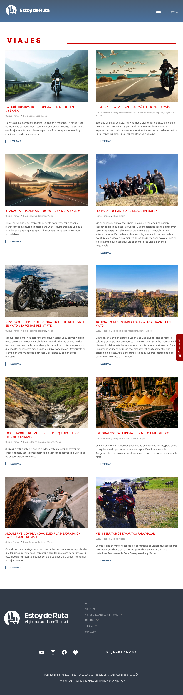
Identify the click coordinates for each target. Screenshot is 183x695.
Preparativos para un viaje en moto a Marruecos (132, 433)
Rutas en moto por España (150, 112)
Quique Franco (12, 115)
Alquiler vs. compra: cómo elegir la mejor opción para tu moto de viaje (42, 535)
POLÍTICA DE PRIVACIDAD (56, 674)
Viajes (32, 115)
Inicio (88, 604)
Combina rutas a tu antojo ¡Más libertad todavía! (133, 107)
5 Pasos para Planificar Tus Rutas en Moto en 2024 (43, 211)
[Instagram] (53, 652)
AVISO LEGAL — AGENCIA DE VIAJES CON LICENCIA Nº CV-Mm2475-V (93, 681)
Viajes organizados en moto (101, 615)
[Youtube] (42, 652)
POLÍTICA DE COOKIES (82, 674)
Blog (25, 115)
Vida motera (42, 115)
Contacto (90, 632)
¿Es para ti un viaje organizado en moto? (126, 211)
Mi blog (89, 620)
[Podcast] (76, 652)
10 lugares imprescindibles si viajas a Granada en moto (133, 324)
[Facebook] (64, 652)
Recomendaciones (128, 112)
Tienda (89, 626)
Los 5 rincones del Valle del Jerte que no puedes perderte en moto (42, 435)
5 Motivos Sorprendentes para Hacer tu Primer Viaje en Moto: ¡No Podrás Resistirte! (45, 324)
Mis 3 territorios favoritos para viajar (125, 533)
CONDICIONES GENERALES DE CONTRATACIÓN (117, 674)
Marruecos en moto (128, 438)
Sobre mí (90, 609)
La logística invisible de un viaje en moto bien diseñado (39, 109)
